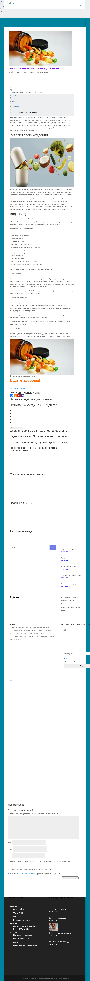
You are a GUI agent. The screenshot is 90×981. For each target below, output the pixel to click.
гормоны (27, 633)
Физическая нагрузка (68, 614)
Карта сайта (18, 909)
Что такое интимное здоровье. (72, 575)
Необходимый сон (21, 938)
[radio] (43, 410)
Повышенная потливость (70, 566)
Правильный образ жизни (70, 607)
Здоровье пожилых (37, 630)
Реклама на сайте (21, 920)
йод (13, 639)
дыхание (15, 636)
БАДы (31, 628)
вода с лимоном (17, 633)
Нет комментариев (43, 72)
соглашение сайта (82, 659)
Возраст (36, 628)
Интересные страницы (69, 597)
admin (13, 72)
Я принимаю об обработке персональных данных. (35, 874)
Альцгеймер (20, 628)
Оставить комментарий (70, 878)
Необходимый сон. (68, 600)
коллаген (19, 639)
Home (2, 1)
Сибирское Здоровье (17, 388)
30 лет (12, 628)
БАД (27, 628)
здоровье (34, 636)
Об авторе (18, 912)
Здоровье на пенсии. (69, 558)
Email (10, 849)
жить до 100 (23, 636)
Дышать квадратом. (68, 549)
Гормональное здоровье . (70, 584)
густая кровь (35, 633)
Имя (10, 842)
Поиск (52, 548)
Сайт (9, 856)
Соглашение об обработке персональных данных (25, 927)
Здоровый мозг (24, 630)
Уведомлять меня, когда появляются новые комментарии (31, 870)
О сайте (17, 916)
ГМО (42, 628)
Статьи (3, 6)
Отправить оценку (17, 428)
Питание (3, 11)
